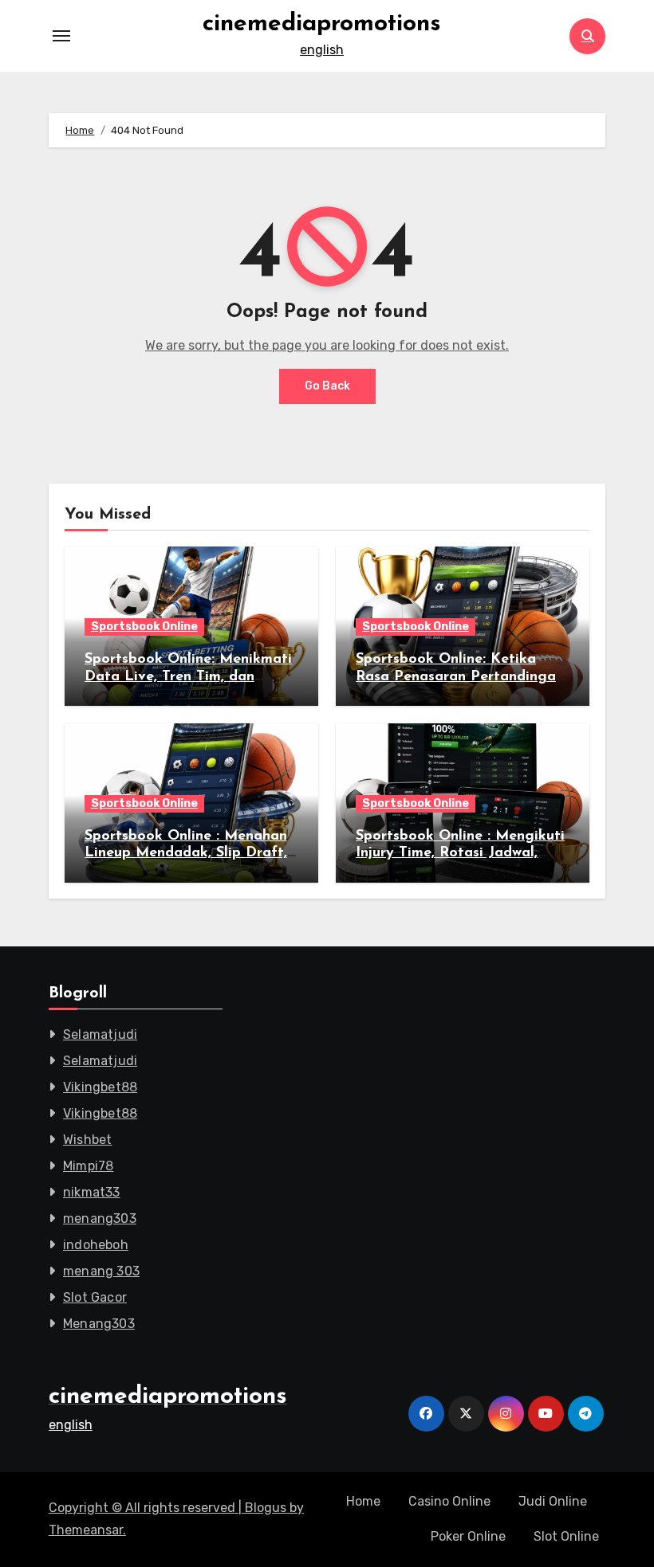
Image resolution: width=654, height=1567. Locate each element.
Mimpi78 (88, 1165)
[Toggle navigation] (61, 35)
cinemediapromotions (322, 24)
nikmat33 (91, 1192)
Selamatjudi (100, 1034)
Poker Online (468, 1536)
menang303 (99, 1218)
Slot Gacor (95, 1297)
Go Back (327, 386)
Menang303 (99, 1323)
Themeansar (86, 1530)
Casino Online (449, 1501)
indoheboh (95, 1244)
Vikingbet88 (100, 1087)
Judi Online (552, 1501)
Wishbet (87, 1139)
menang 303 (101, 1271)
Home (363, 1501)
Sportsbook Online (144, 626)
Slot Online (566, 1536)
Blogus (265, 1507)
